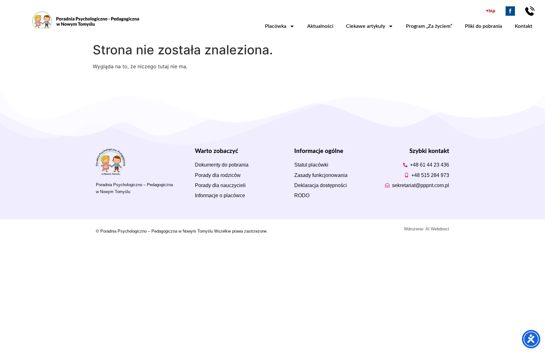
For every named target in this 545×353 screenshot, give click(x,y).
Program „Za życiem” (429, 26)
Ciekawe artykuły (365, 26)
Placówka (275, 26)
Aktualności (320, 26)
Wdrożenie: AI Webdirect (426, 229)
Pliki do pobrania (483, 26)
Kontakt (523, 26)
